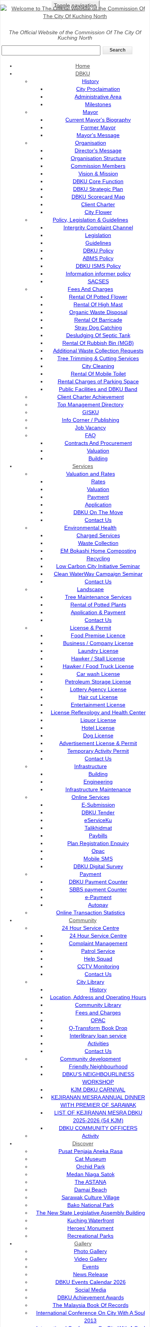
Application (98, 504)
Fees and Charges (98, 1012)
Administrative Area (98, 97)
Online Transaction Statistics (90, 912)
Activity (90, 1136)
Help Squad (98, 959)
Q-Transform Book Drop (98, 1028)
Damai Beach (90, 1190)
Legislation (98, 235)
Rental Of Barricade (98, 320)
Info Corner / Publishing (90, 420)
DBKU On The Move (98, 512)
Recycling (98, 558)
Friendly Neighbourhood (98, 1066)
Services (82, 466)
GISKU (90, 412)
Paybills (98, 835)
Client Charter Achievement (90, 397)
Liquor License (98, 720)
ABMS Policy (98, 258)
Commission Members (98, 166)
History (90, 81)
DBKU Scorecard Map (98, 197)
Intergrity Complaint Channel (98, 227)
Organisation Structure (98, 158)
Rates (98, 481)
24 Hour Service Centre (90, 928)
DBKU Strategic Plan (98, 189)
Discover (82, 1143)
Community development (90, 1059)
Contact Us (98, 520)
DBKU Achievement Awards (90, 1297)
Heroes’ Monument (90, 1228)
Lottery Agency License (98, 689)
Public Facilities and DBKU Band (98, 389)
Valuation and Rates (90, 474)
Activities (98, 1043)
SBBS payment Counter (98, 889)
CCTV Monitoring (98, 966)
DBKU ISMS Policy (98, 266)
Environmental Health (90, 528)
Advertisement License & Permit (98, 743)
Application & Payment (98, 612)
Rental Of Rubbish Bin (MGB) (98, 343)
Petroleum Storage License (98, 682)
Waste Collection (98, 543)
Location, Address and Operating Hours (98, 997)
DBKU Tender (98, 812)
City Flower (98, 212)
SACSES (98, 281)
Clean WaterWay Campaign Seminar (98, 574)
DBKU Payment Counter (98, 882)
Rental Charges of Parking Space (98, 381)
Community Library (98, 1005)
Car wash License (98, 674)
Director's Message (98, 150)
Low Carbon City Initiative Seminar (98, 566)
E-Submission (98, 805)
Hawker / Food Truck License (98, 666)
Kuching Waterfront (90, 1220)
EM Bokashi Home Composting (98, 551)
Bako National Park (90, 1205)
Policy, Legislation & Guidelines (90, 220)
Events (90, 1266)
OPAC (98, 1020)
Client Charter (98, 204)
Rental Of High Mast (98, 304)
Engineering (98, 782)
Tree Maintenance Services (98, 597)
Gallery (83, 1243)
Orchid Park (90, 1166)
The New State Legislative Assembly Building (90, 1213)
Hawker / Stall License (98, 658)
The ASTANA (90, 1182)
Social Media (90, 1290)
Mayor (90, 112)
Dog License (98, 735)
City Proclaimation (98, 89)
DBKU (82, 73)
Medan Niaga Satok (91, 1174)
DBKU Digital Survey (98, 866)
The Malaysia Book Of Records (90, 1305)
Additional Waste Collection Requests (98, 351)
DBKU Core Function (98, 181)
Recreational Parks (90, 1236)
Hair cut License (98, 697)
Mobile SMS (98, 859)
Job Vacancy (90, 428)
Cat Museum (90, 1159)
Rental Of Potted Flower (98, 297)
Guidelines (98, 243)
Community (83, 920)
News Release (90, 1274)
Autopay (98, 905)
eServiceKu (98, 820)
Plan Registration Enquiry (98, 843)
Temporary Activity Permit (98, 751)
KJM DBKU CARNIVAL (98, 1089)
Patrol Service (98, 951)
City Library (90, 982)
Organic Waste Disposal (98, 312)
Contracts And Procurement (98, 443)
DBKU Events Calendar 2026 (90, 1282)
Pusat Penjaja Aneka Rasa (90, 1151)
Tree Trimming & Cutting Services (98, 358)
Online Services (91, 797)
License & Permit (90, 628)
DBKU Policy (98, 250)
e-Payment (98, 897)
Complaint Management (98, 943)
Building (98, 458)
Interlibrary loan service (98, 1036)
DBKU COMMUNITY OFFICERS (98, 1128)
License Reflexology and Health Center (98, 712)
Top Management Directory (90, 404)
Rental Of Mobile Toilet (98, 374)
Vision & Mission (98, 173)
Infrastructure (90, 766)
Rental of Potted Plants (98, 605)
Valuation (98, 451)
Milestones (98, 104)
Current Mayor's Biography (98, 120)
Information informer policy (98, 274)
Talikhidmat (98, 828)
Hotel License (98, 728)
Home (82, 66)
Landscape (90, 589)
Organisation (90, 143)
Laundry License (98, 651)
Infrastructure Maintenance (98, 789)
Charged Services (98, 535)
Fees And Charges (90, 289)
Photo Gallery (90, 1251)
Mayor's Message (98, 135)
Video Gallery (90, 1259)
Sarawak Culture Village (91, 1197)
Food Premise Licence (98, 635)
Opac (98, 851)
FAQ (90, 435)
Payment (98, 497)
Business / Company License (98, 643)
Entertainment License (98, 705)
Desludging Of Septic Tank (98, 335)
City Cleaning (98, 366)
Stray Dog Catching (98, 327)
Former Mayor (98, 127)
